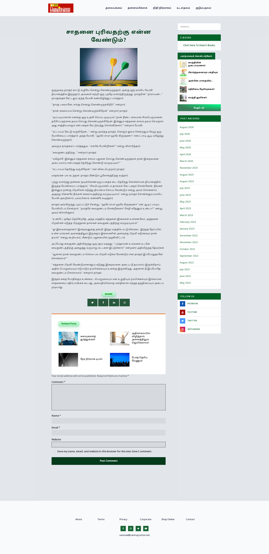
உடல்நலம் (183, 8)
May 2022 (185, 283)
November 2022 (189, 242)
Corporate (145, 519)
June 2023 (185, 195)
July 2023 (185, 188)
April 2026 (185, 154)
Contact (190, 519)
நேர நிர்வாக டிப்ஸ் (91, 359)
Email (56, 427)
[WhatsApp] (125, 302)
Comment (58, 382)
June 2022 (185, 276)
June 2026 (185, 141)
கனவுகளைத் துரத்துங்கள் (88, 338)
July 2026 (185, 134)
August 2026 (187, 127)
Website (56, 439)
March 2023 (186, 215)
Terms (101, 519)
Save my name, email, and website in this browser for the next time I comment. (104, 451)
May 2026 (185, 147)
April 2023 (185, 208)
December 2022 (189, 235)
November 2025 (189, 168)
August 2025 (187, 174)
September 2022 (189, 256)
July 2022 (185, 269)
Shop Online (168, 519)
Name (56, 415)
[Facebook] (103, 302)
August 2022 (187, 262)
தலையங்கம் (113, 8)
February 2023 (188, 222)
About (78, 519)
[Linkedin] (114, 302)
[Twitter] (92, 302)
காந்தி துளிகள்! (197, 98)
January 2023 (187, 228)
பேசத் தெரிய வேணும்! (140, 359)
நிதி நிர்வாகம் (162, 8)
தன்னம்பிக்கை (137, 8)
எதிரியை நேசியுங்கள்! (201, 89)
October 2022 (187, 249)
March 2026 (186, 161)
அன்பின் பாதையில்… (200, 81)
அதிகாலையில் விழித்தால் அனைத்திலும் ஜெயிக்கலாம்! (141, 338)
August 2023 (187, 181)
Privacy (123, 519)
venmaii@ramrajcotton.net (134, 535)
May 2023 (185, 201)
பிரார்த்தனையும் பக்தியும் (203, 72)
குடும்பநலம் (203, 8)
